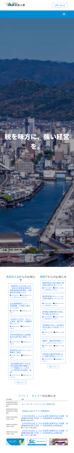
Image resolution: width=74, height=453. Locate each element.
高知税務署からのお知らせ (51, 289)
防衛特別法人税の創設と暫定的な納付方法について (53, 284)
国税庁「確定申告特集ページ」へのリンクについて (53, 342)
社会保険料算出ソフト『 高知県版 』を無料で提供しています (20, 305)
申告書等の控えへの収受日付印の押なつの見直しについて (53, 327)
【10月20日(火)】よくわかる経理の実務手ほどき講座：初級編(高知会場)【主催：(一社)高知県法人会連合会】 (44, 424)
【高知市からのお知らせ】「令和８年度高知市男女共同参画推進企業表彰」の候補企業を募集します (20, 289)
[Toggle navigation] (64, 14)
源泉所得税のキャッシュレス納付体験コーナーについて (53, 298)
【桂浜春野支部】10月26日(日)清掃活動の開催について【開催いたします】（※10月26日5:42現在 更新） (20, 367)
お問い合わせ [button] (60, 5)
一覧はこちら (20, 382)
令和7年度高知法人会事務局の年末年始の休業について (20, 337)
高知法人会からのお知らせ (20, 297)
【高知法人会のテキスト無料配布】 (35, 411)
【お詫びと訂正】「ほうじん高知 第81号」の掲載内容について (21, 321)
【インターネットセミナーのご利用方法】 (38, 404)
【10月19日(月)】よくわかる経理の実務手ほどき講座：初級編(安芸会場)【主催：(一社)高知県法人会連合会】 (44, 417)
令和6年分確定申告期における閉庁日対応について (52, 355)
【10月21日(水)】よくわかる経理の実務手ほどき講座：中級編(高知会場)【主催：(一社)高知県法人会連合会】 (44, 431)
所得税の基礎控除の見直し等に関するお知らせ (53, 313)
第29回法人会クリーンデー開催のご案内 (21, 351)
